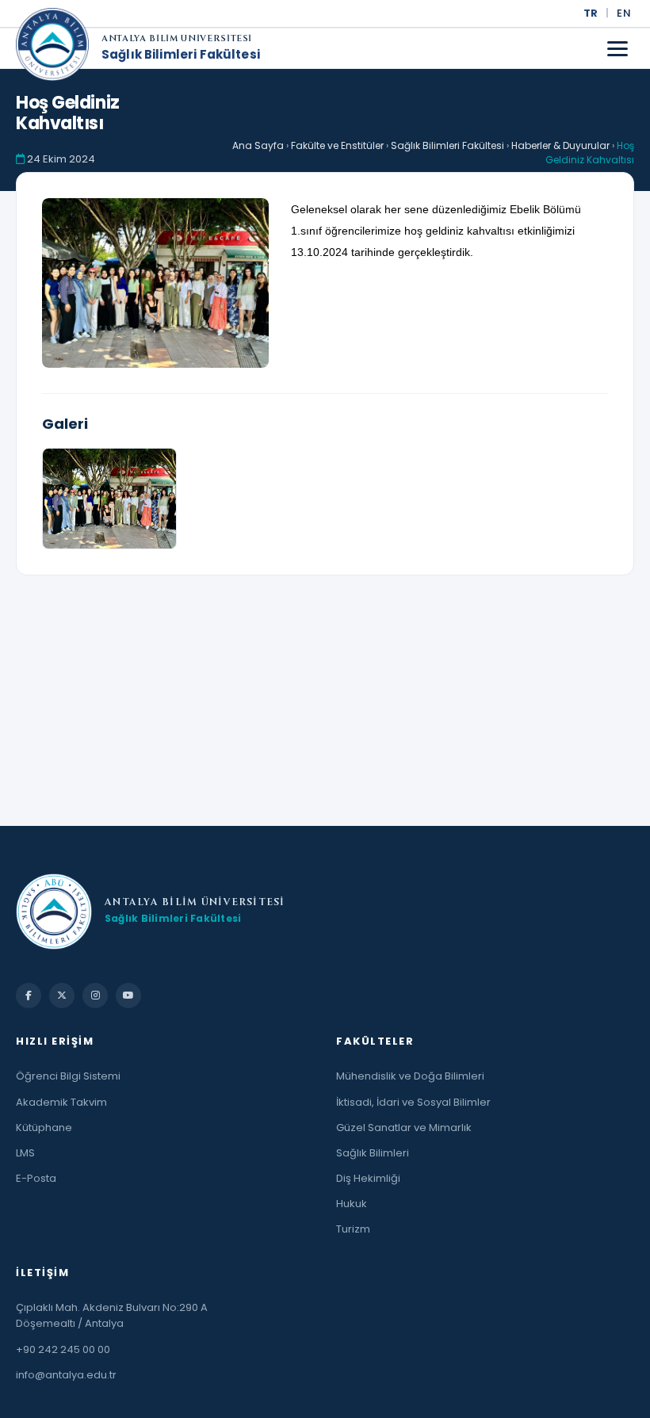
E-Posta (36, 1178)
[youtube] (128, 995)
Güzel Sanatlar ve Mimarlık (404, 1127)
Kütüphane (44, 1127)
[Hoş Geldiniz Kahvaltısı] (155, 283)
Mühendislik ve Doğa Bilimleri (410, 1076)
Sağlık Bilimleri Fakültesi (180, 55)
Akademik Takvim (61, 1102)
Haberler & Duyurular (560, 145)
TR (590, 13)
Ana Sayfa (258, 145)
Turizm (353, 1228)
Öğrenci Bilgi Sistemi (68, 1076)
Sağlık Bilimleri (372, 1152)
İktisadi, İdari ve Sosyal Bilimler (413, 1102)
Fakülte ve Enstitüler (337, 145)
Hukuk (351, 1203)
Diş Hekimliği (368, 1178)
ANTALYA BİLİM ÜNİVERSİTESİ (176, 39)
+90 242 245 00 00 (63, 1349)
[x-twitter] (62, 995)
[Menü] (617, 49)
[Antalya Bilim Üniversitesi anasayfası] (52, 48)
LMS (25, 1152)
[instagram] (95, 995)
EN (624, 13)
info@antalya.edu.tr (66, 1374)
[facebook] (28, 995)
